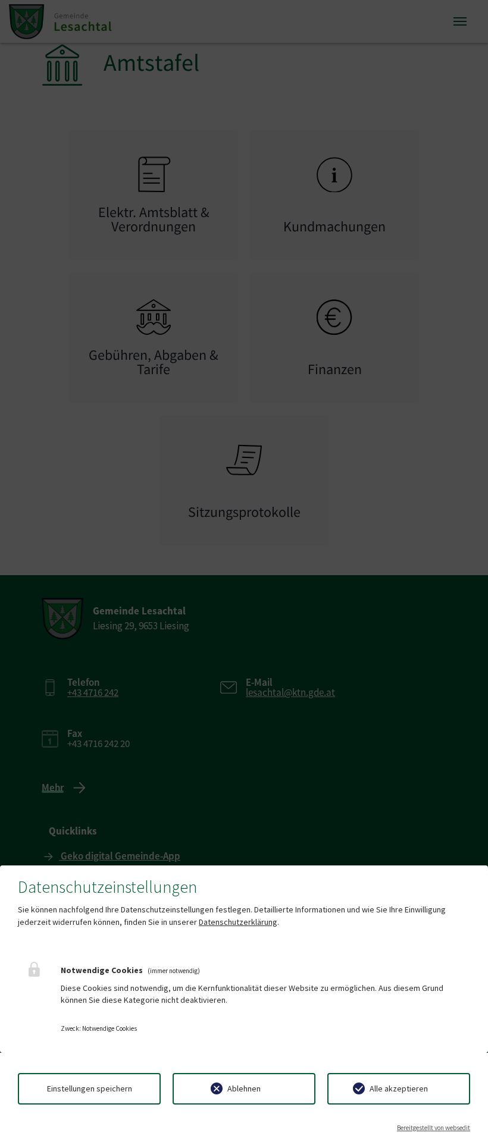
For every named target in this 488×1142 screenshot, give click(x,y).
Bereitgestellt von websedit (433, 1128)
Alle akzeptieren (399, 1088)
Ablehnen (244, 1088)
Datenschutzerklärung (238, 922)
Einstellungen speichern (89, 1088)
